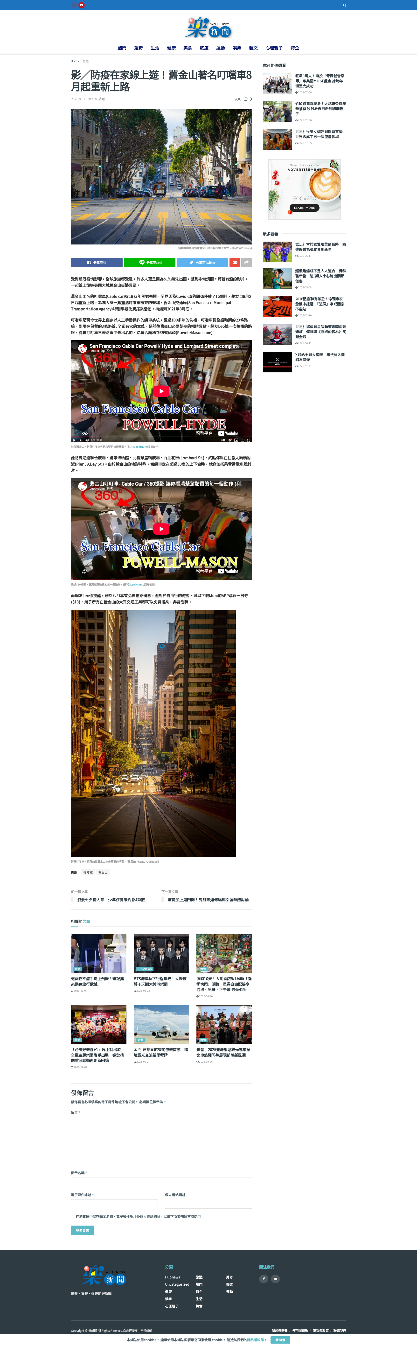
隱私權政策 (321, 1330)
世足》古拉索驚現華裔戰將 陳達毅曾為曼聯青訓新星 (320, 247)
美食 (187, 47)
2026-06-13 (305, 343)
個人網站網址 (175, 1194)
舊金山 (103, 872)
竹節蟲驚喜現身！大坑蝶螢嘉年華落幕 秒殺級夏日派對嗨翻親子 (320, 108)
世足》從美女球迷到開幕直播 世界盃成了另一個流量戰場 (320, 134)
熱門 (122, 47)
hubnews (145, 969)
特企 (295, 47)
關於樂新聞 (280, 1330)
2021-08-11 (79, 99)
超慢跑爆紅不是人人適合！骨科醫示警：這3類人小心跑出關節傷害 (320, 275)
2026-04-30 (206, 996)
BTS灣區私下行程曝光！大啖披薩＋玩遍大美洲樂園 (160, 981)
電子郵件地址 (82, 1194)
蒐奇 (138, 47)
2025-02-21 (305, 366)
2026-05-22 (143, 990)
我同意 (280, 1340)
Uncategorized (177, 1284)
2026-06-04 (80, 990)
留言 (76, 1112)
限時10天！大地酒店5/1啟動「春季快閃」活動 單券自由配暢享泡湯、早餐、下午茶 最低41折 (224, 984)
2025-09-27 (143, 1061)
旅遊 (204, 47)
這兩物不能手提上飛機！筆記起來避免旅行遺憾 (97, 981)
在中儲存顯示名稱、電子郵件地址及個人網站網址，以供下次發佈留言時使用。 (140, 1216)
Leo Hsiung (141, 446)
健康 (171, 47)
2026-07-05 (305, 143)
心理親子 (274, 47)
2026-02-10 (305, 315)
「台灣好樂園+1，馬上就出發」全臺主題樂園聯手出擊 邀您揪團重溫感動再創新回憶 (98, 1054)
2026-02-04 (80, 1067)
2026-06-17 (305, 256)
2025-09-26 (206, 1061)
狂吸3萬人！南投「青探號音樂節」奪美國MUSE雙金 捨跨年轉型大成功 (319, 80)
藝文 (253, 47)
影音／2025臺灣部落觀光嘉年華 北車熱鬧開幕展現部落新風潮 (225, 1052)
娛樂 (237, 47)
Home (75, 61)
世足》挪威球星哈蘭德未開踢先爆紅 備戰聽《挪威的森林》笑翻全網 (320, 331)
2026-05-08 (305, 287)
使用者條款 (300, 1330)
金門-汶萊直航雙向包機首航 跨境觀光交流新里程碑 (161, 1052)
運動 (220, 47)
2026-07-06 (305, 92)
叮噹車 (88, 872)
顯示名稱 (79, 1172)
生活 (155, 47)
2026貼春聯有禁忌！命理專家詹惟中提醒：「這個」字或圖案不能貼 (319, 303)
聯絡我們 (340, 1330)
